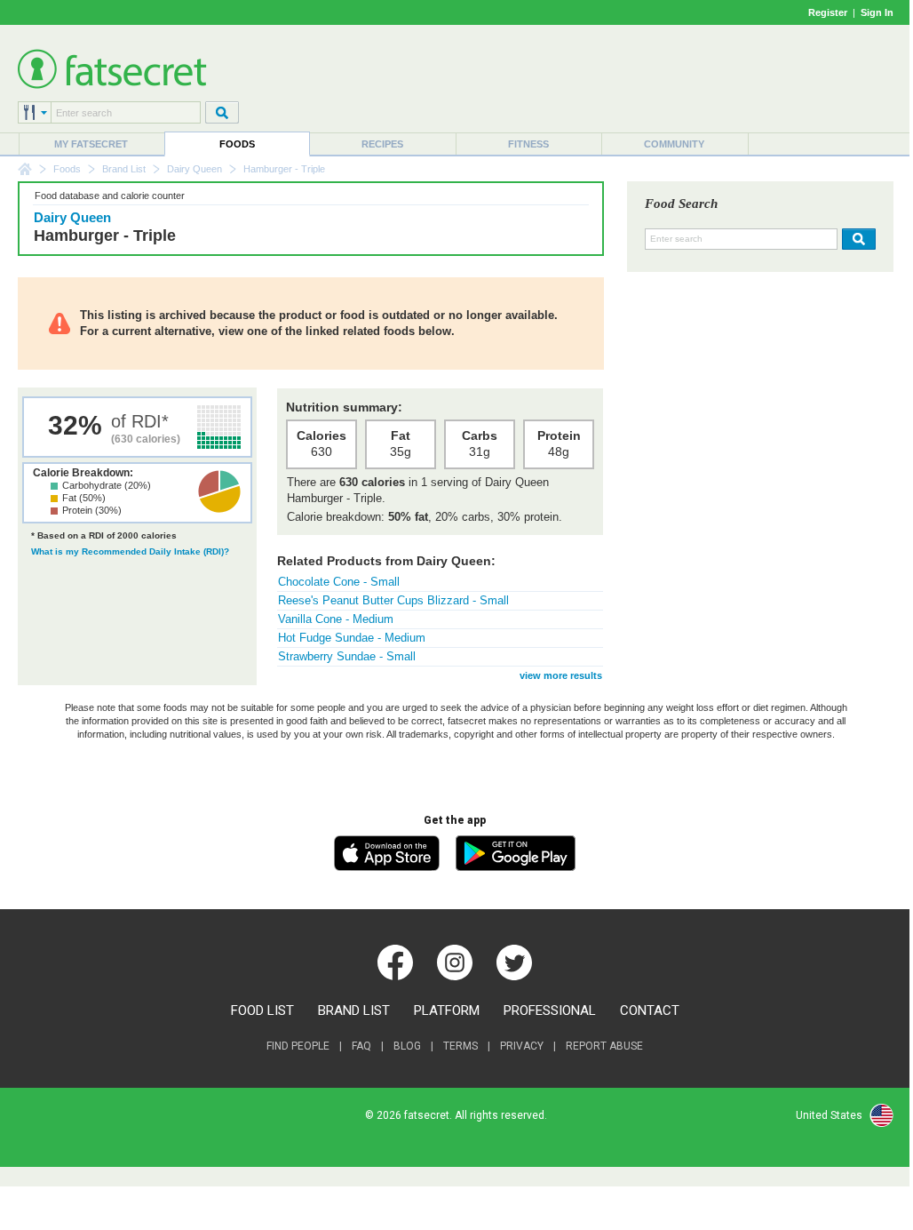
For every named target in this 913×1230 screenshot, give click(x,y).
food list (262, 1010)
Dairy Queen (194, 169)
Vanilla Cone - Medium (335, 619)
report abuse (604, 1046)
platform (447, 1010)
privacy (522, 1046)
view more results (561, 675)
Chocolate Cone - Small (339, 581)
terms (460, 1046)
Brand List (124, 169)
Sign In (877, 12)
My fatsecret (91, 144)
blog (407, 1046)
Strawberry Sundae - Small (347, 656)
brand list (354, 1010)
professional (550, 1010)
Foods (237, 144)
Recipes (382, 144)
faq (361, 1046)
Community (674, 144)
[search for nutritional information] (857, 239)
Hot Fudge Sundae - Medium (351, 637)
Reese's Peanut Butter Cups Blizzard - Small (393, 600)
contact (649, 1010)
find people (297, 1046)
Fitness (528, 144)
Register (827, 12)
